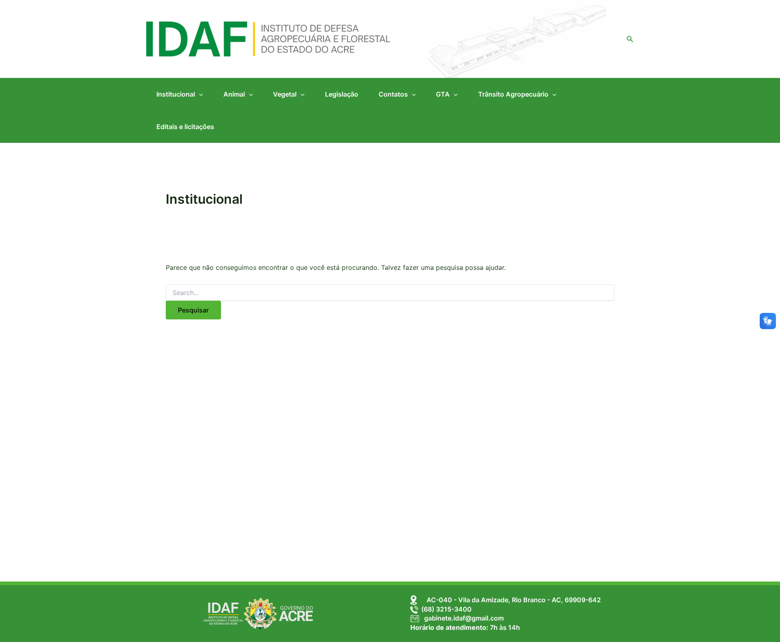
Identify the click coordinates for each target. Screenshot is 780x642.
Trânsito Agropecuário (513, 94)
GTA (443, 94)
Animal (234, 94)
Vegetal (285, 94)
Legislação (341, 94)
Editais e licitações (185, 127)
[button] (630, 39)
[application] (199, 94)
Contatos (393, 94)
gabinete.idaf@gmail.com (461, 618)
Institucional (175, 94)
